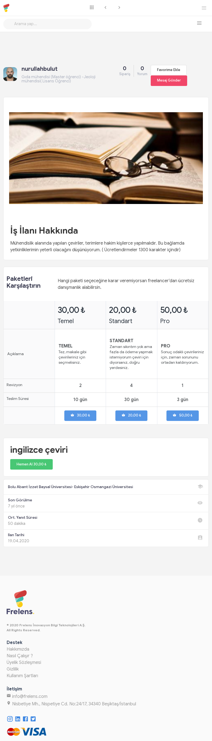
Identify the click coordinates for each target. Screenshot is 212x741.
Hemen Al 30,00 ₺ (31, 464)
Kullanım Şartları (22, 676)
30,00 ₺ (83, 415)
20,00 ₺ (134, 415)
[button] (199, 23)
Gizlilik (13, 669)
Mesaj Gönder (169, 80)
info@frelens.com (29, 696)
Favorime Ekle (168, 70)
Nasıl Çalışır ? (20, 656)
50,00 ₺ (185, 415)
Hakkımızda (18, 649)
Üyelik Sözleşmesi (24, 662)
